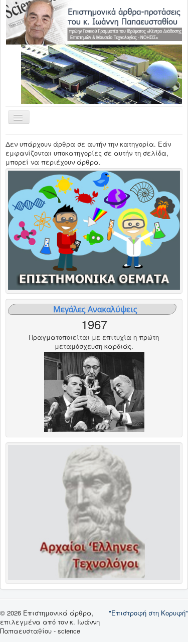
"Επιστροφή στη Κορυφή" (148, 612)
